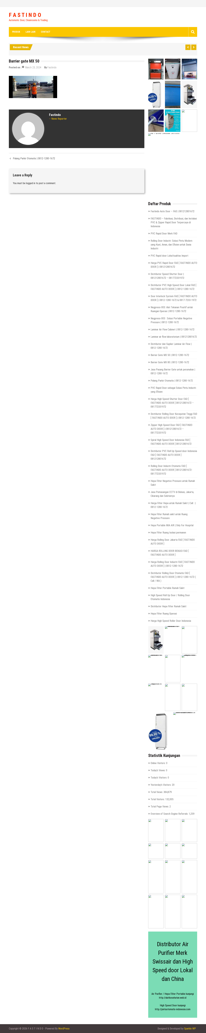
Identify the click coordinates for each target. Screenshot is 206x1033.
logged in (30, 183)
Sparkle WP (190, 1028)
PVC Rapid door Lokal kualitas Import (169, 255)
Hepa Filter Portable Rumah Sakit (167, 588)
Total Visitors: (158, 799)
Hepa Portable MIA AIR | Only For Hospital (172, 525)
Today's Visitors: (159, 777)
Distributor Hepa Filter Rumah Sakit (168, 606)
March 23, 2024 (33, 67)
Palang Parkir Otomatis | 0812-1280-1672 (34, 158)
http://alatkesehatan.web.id (172, 997)
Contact (45, 32)
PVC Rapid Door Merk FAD (164, 233)
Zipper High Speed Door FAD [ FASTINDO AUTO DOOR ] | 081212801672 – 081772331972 (171, 428)
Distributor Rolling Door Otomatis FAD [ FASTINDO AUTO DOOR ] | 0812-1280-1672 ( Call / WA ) (173, 577)
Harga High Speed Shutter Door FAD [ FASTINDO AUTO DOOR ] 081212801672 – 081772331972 (172, 402)
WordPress (64, 1028)
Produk (16, 32)
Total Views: (157, 792)
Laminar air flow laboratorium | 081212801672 (174, 336)
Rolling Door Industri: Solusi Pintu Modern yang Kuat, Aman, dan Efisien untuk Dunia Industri (171, 244)
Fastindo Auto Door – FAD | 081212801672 (172, 211)
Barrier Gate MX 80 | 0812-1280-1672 (170, 362)
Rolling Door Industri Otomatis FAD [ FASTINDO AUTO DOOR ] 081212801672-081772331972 (171, 469)
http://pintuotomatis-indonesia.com (172, 1009)
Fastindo (51, 67)
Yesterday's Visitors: (161, 784)
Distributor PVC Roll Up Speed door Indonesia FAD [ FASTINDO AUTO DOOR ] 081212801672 (174, 455)
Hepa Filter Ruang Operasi (164, 613)
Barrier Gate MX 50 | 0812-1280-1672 (170, 355)
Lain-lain (30, 32)
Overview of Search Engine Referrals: (170, 813)
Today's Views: (158, 770)
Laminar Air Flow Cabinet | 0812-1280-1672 (172, 329)
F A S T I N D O (25, 15)
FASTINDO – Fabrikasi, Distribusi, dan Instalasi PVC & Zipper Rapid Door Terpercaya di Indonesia (174, 222)
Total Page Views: (160, 806)
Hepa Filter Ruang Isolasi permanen (168, 532)
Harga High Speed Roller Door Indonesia (171, 620)
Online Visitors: (158, 763)
